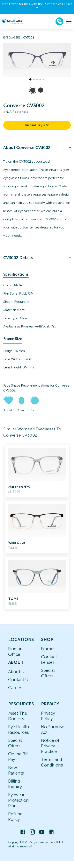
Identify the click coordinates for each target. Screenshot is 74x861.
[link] (37, 471)
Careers (15, 687)
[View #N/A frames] (32, 90)
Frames (48, 648)
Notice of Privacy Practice (50, 746)
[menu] (68, 21)
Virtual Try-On (37, 125)
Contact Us (19, 679)
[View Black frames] (40, 90)
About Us (17, 671)
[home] (12, 21)
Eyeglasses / (13, 37)
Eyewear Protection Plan (18, 800)
